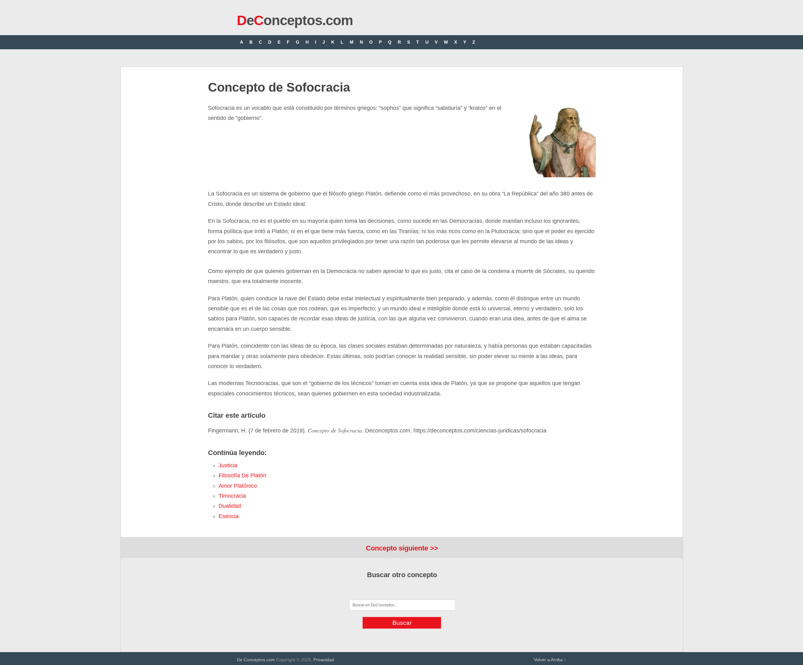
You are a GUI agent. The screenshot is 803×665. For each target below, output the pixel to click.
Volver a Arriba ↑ (550, 659)
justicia (228, 465)
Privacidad (323, 659)
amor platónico (238, 486)
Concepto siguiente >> (402, 548)
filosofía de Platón (242, 475)
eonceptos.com (295, 20)
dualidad (230, 506)
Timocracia (232, 496)
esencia (229, 516)
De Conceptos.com (256, 659)
